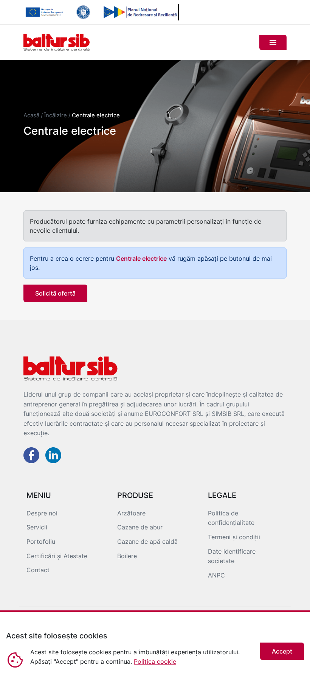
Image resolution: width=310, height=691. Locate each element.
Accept (282, 651)
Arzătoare (131, 513)
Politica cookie (155, 661)
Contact (38, 570)
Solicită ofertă (55, 293)
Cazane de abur (140, 527)
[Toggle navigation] (273, 42)
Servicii (36, 527)
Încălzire (55, 115)
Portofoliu (40, 541)
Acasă (31, 115)
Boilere (127, 556)
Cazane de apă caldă (147, 541)
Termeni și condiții (234, 537)
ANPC (216, 575)
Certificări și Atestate (56, 556)
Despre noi (41, 513)
